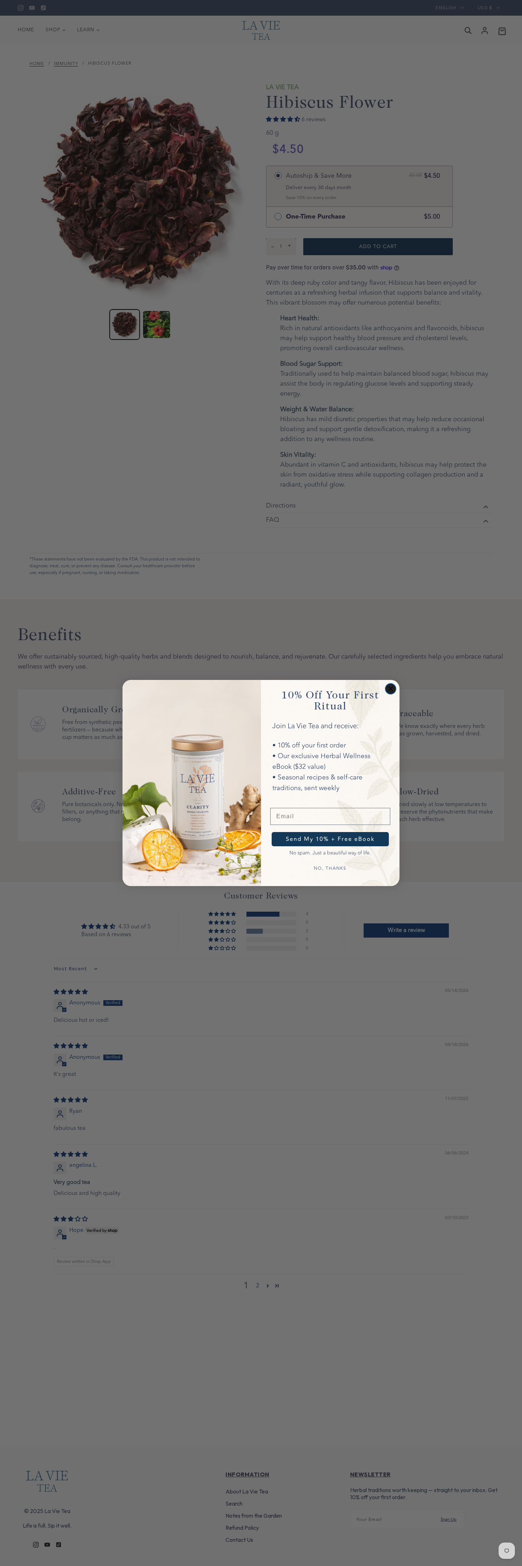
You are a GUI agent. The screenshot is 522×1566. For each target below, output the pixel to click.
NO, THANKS (330, 868)
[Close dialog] (390, 688)
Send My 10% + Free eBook (330, 839)
